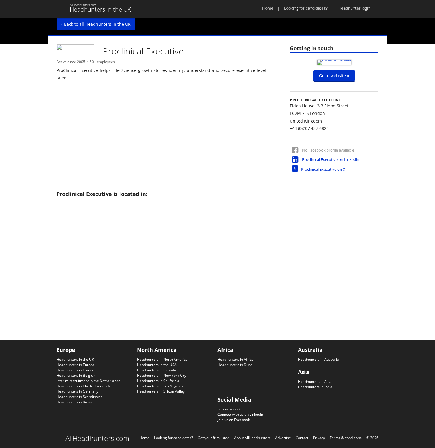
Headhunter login (354, 8)
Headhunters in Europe (76, 364)
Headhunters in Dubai (236, 364)
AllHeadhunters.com (97, 438)
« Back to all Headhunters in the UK (96, 24)
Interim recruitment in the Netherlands (88, 380)
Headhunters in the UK (75, 359)
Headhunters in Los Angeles (160, 386)
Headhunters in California (158, 380)
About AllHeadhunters (252, 437)
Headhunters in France (75, 370)
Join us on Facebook (234, 419)
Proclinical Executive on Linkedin (330, 159)
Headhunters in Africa (236, 359)
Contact (302, 437)
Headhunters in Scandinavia (80, 396)
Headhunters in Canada (156, 370)
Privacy (319, 437)
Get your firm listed (213, 437)
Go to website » (334, 75)
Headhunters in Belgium (76, 375)
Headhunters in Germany (77, 391)
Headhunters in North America (162, 359)
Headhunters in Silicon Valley (161, 391)
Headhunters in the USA (157, 364)
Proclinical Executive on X (323, 169)
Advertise (283, 437)
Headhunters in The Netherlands (83, 386)
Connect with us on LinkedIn (240, 414)
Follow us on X (229, 409)
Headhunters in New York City (161, 375)
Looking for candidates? (306, 8)
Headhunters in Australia (318, 359)
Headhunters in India (315, 386)
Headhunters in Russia (75, 402)
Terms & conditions (346, 437)
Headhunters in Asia (314, 381)
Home (267, 8)
